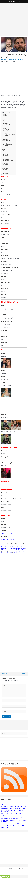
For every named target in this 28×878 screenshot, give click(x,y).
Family (4, 149)
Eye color (6, 146)
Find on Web (5, 168)
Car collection (7, 165)
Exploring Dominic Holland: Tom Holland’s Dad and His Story (13, 808)
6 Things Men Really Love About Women (9, 827)
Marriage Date (7, 159)
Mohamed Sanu (4, 546)
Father (6, 151)
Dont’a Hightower (12, 546)
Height (6, 141)
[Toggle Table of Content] (13, 113)
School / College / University (10, 134)
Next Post (24, 673)
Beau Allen (24, 549)
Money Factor (5, 163)
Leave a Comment (5, 59)
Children (6, 155)
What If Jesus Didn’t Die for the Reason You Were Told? (13, 825)
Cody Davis (11, 548)
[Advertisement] (14, 21)
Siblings (6, 154)
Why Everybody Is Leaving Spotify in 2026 (10, 823)
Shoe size (6, 145)
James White (23, 548)
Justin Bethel (15, 552)
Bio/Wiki (4, 114)
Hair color (6, 148)
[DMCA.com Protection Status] (5, 876)
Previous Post (4, 673)
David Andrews (9, 552)
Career (4, 119)
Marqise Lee (4, 549)
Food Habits (7, 138)
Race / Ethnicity (7, 136)
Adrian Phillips (18, 549)
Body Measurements (8, 144)
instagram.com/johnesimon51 (7, 539)
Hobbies (6, 139)
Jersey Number (7, 123)
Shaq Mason (4, 551)
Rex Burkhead (17, 548)
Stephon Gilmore (20, 546)
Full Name (6, 115)
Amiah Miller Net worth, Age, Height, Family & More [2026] (13, 806)
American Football (13, 59)
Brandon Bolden (4, 548)
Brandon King (10, 551)
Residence (7, 133)
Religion (6, 135)
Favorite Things (6, 161)
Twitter (6, 172)
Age (5, 128)
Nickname (6, 116)
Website (6, 169)
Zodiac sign (7, 129)
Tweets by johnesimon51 (6, 533)
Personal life (5, 125)
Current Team (7, 124)
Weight (6, 143)
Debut (6, 120)
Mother (6, 153)
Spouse (6, 150)
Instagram (6, 173)
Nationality (7, 130)
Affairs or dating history (9, 160)
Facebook (6, 170)
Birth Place (7, 131)
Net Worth (6, 164)
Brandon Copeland (18, 551)
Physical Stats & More (7, 140)
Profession (6, 118)
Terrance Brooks (11, 549)
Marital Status (7, 158)
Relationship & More (6, 156)
